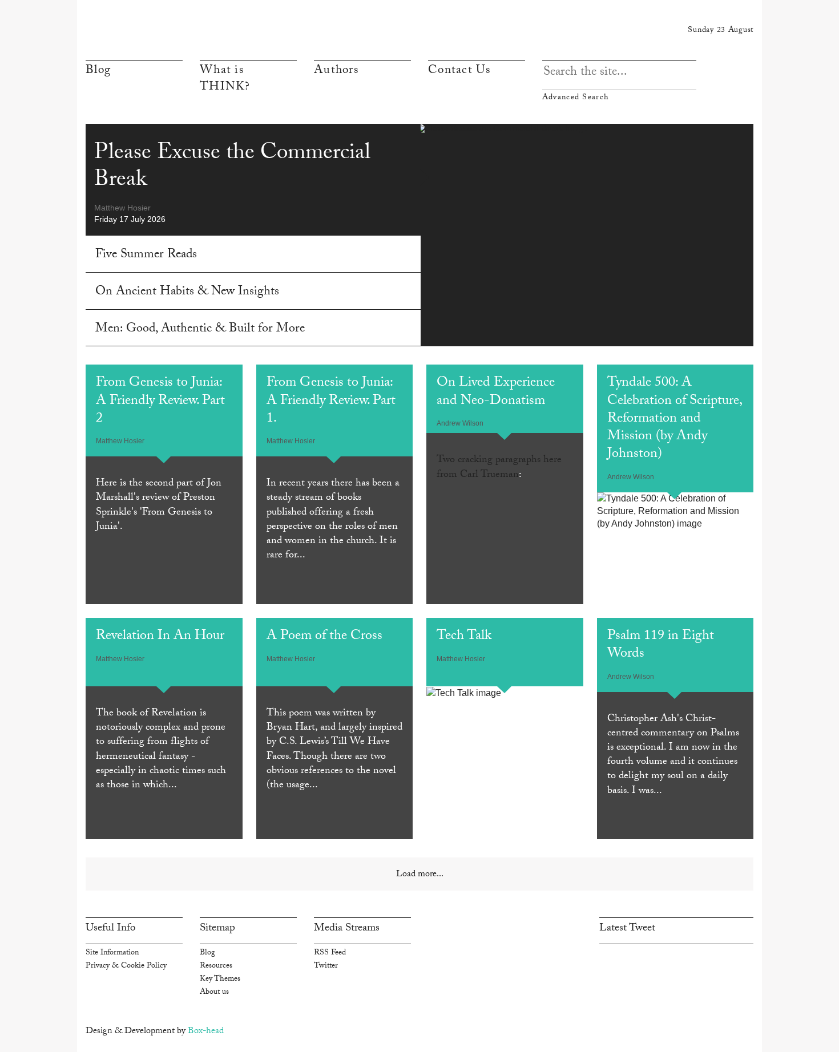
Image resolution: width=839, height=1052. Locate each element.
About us (214, 993)
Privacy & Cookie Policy (126, 966)
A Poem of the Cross (324, 637)
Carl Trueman (489, 475)
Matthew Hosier (122, 207)
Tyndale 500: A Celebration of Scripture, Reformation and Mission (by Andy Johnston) (674, 419)
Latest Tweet (627, 929)
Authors (336, 71)
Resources (216, 966)
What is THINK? (225, 79)
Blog (98, 71)
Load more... (419, 875)
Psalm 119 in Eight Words (660, 645)
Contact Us (459, 71)
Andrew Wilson (460, 423)
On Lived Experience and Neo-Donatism (496, 392)
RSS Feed (330, 953)
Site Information (112, 953)
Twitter (326, 966)
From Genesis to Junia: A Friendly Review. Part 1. (331, 401)
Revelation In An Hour (160, 637)
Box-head (206, 1031)
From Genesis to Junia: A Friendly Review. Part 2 (160, 401)
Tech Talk (464, 637)
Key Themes (220, 979)
